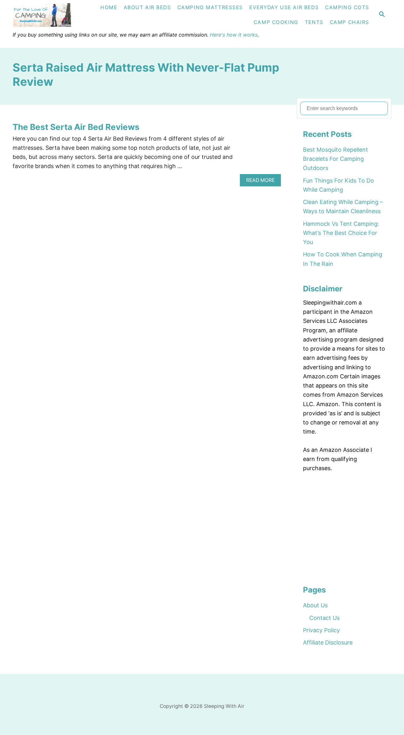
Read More (262, 182)
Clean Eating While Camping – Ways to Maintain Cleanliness (343, 206)
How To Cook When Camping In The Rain (342, 259)
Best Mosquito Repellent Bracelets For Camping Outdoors (335, 159)
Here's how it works (234, 35)
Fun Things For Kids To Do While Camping (338, 185)
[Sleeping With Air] (49, 15)
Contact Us (324, 618)
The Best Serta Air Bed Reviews (76, 127)
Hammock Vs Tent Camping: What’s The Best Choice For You (341, 233)
